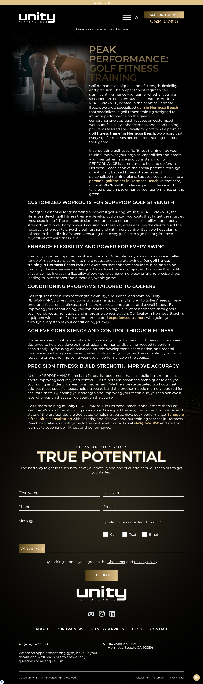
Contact (158, 629)
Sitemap (159, 677)
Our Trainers (69, 629)
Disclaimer (116, 562)
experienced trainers (127, 317)
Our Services (97, 29)
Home (79, 29)
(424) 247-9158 (166, 21)
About (42, 629)
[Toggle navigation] (127, 17)
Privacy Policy (145, 562)
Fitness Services (107, 629)
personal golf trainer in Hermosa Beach (124, 181)
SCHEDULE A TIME (164, 15)
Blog (137, 629)
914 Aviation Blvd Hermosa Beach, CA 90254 (130, 645)
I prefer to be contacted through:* (132, 522)
